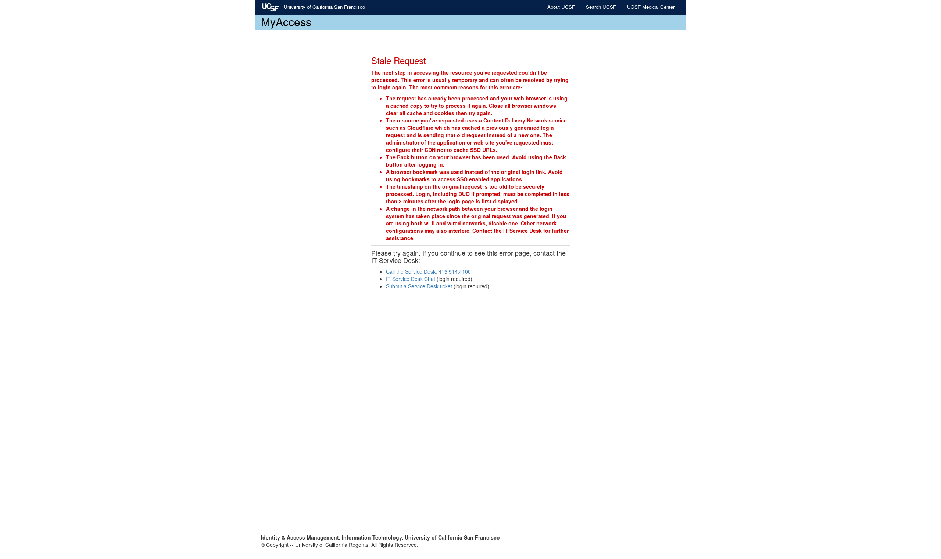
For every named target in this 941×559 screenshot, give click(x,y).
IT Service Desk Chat (410, 278)
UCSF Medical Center (651, 6)
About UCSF (561, 6)
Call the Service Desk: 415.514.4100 (428, 271)
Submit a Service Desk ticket (419, 286)
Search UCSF (601, 6)
